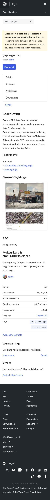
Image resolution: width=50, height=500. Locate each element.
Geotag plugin (11, 169)
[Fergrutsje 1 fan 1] (43, 185)
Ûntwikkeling (11, 97)
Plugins (29, 401)
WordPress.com (12, 437)
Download (9, 67)
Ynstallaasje (11, 91)
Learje (6, 414)
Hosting (6, 401)
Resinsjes (10, 84)
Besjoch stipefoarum (13, 375)
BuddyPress (10, 451)
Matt (6, 442)
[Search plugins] (31, 21)
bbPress (8, 446)
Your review (8, 355)
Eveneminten (32, 419)
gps (44, 322)
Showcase (31, 391)
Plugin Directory (10, 12)
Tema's (29, 396)
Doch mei (31, 414)
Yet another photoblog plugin (19, 165)
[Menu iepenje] (45, 4)
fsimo (11, 59)
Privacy (6, 405)
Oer (4, 391)
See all (44, 355)
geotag (38, 322)
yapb (44, 327)
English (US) (42, 316)
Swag (30, 428)
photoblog (36, 327)
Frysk (11, 463)
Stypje (8, 104)
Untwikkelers (9, 424)
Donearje (32, 424)
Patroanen (31, 405)
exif (31, 322)
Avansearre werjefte (12, 335)
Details (8, 77)
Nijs (4, 396)
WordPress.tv (11, 428)
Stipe (5, 419)
